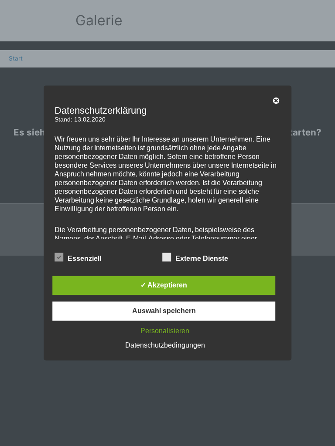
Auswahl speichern (164, 311)
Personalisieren (164, 331)
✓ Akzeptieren (163, 285)
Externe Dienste (201, 259)
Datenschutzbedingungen (165, 345)
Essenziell (84, 259)
